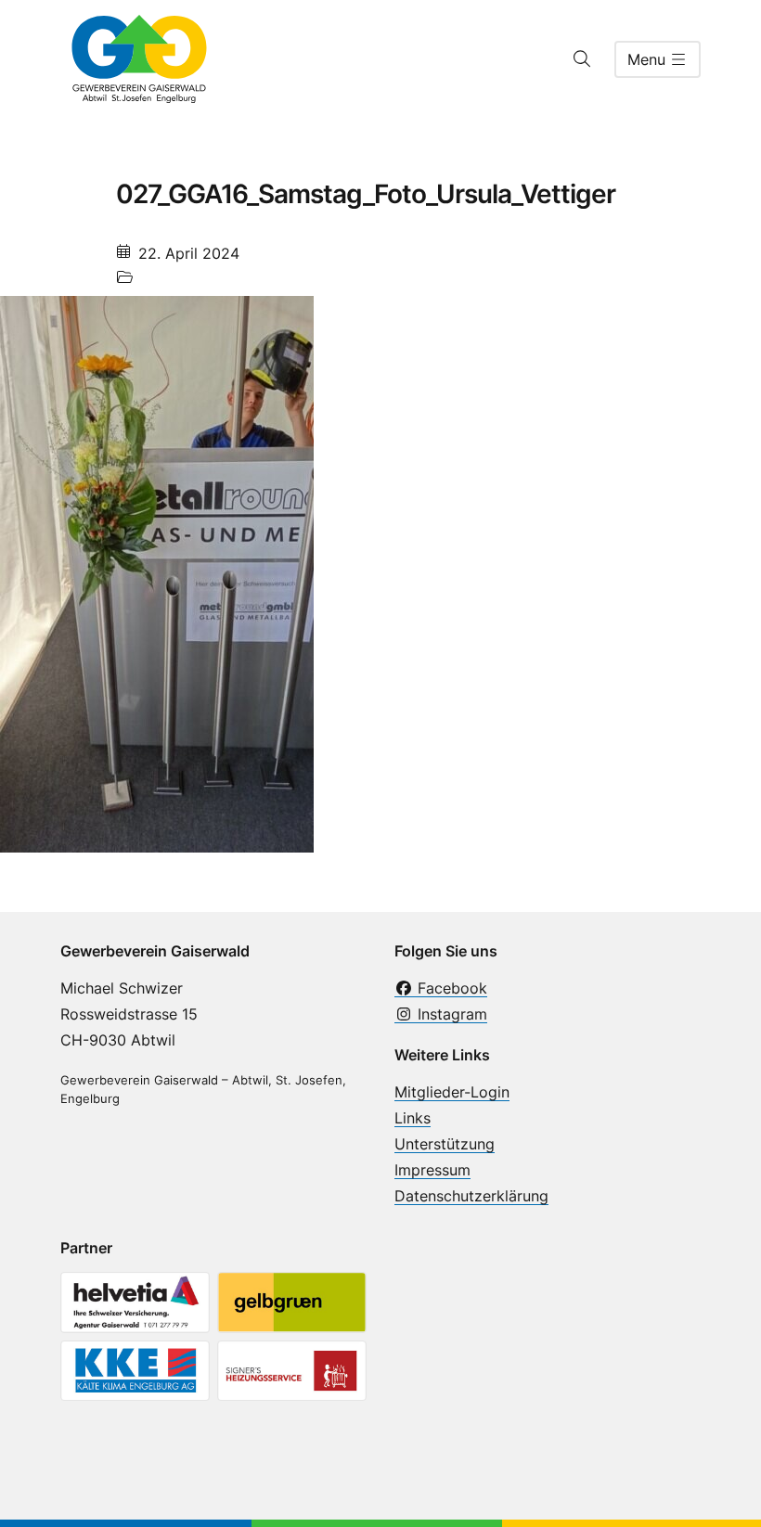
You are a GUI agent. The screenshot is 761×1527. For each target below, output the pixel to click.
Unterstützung (444, 1144)
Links (412, 1118)
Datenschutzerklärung (471, 1196)
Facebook (450, 988)
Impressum (432, 1170)
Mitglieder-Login (451, 1092)
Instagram (450, 1014)
